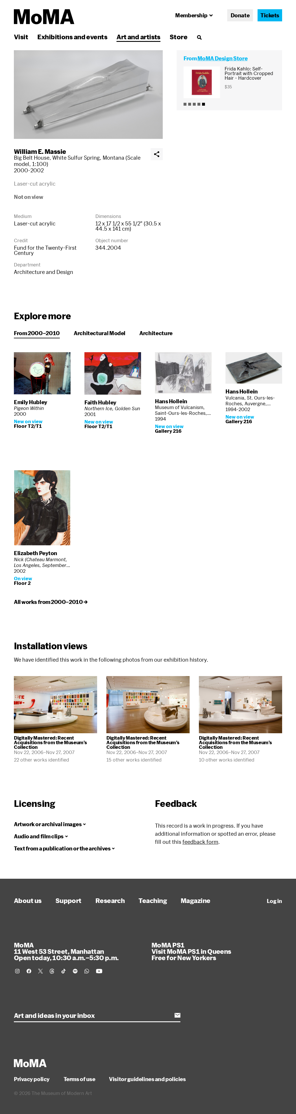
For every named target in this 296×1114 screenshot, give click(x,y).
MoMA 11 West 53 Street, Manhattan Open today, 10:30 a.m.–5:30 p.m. (66, 951)
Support (69, 900)
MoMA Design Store (222, 58)
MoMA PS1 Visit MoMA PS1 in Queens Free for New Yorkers (191, 951)
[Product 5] (203, 104)
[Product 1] (185, 104)
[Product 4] (198, 104)
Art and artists (138, 36)
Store (178, 36)
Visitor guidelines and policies (147, 1079)
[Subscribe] (177, 1015)
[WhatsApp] (86, 971)
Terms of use (79, 1079)
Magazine (195, 900)
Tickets (269, 15)
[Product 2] (189, 104)
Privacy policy (32, 1079)
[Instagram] (17, 971)
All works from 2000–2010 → (50, 601)
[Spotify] (75, 971)
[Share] (157, 154)
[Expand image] (88, 94)
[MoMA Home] (44, 16)
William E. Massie (40, 151)
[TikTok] (63, 971)
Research (110, 900)
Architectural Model (99, 333)
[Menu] (199, 37)
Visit (21, 36)
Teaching (152, 900)
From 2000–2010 (37, 333)
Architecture (156, 333)
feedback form (200, 842)
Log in (274, 901)
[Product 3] (194, 104)
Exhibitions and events (72, 36)
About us (28, 900)
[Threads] (52, 971)
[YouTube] (99, 971)
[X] (40, 971)
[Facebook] (28, 971)
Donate (240, 15)
